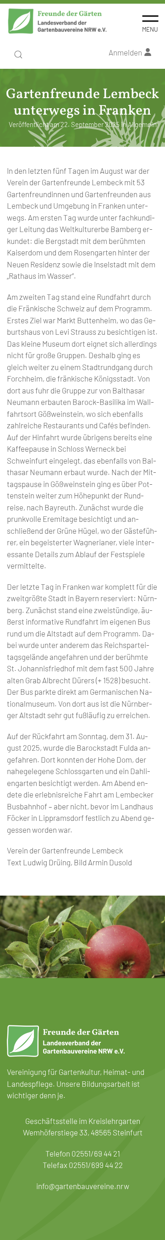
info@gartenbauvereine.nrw (82, 1185)
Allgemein (142, 124)
